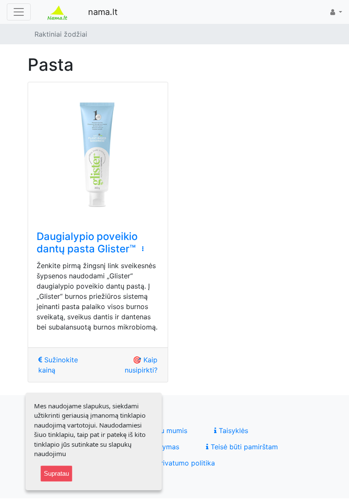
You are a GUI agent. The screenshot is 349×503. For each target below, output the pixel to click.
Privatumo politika (184, 463)
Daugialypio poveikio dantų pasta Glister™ (87, 242)
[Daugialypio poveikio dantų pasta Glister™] (98, 152)
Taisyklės (232, 430)
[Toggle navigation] (19, 11)
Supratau (56, 473)
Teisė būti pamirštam (243, 446)
